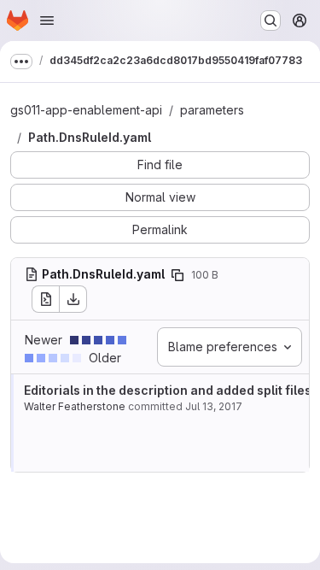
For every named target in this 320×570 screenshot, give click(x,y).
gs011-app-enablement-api (86, 110)
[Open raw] (45, 299)
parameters (212, 110)
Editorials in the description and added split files (167, 390)
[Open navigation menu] (47, 20)
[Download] (73, 299)
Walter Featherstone (74, 406)
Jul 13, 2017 (213, 406)
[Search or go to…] (270, 20)
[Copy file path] (177, 275)
